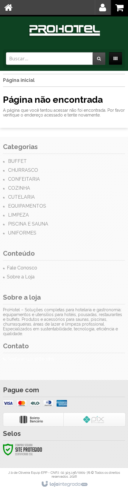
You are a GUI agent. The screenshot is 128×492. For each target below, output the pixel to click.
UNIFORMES (22, 233)
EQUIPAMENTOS (27, 206)
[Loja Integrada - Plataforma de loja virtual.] (64, 484)
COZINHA (19, 188)
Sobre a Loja (21, 277)
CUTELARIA (21, 197)
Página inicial (19, 80)
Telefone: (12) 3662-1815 (30, 359)
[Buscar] (99, 58)
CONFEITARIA (24, 179)
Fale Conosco (22, 268)
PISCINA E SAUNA (28, 224)
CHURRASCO (23, 170)
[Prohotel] (64, 31)
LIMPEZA (18, 215)
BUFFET (17, 161)
